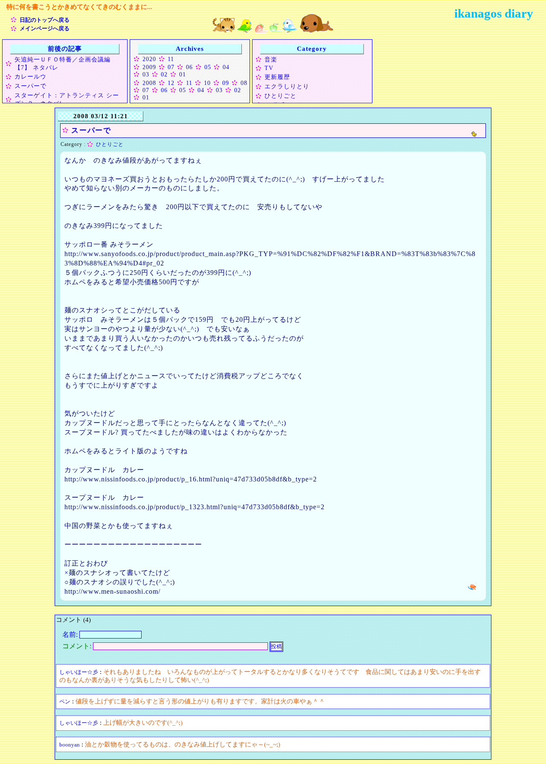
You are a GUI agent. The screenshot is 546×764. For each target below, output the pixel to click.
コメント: (77, 646)
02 (164, 74)
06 (189, 67)
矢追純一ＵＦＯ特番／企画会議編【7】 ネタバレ (62, 63)
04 (226, 67)
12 (171, 82)
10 (207, 82)
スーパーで (30, 85)
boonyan (69, 744)
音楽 (270, 59)
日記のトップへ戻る (45, 20)
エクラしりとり (286, 86)
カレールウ (30, 76)
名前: (70, 634)
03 (145, 74)
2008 (149, 82)
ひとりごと (280, 95)
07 (171, 67)
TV (268, 67)
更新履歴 (277, 76)
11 (171, 58)
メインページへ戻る (45, 28)
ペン (64, 701)
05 (207, 67)
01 (182, 74)
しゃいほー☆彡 (78, 672)
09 (225, 82)
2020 (149, 58)
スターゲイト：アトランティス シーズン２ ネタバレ (67, 99)
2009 (149, 67)
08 (244, 82)
